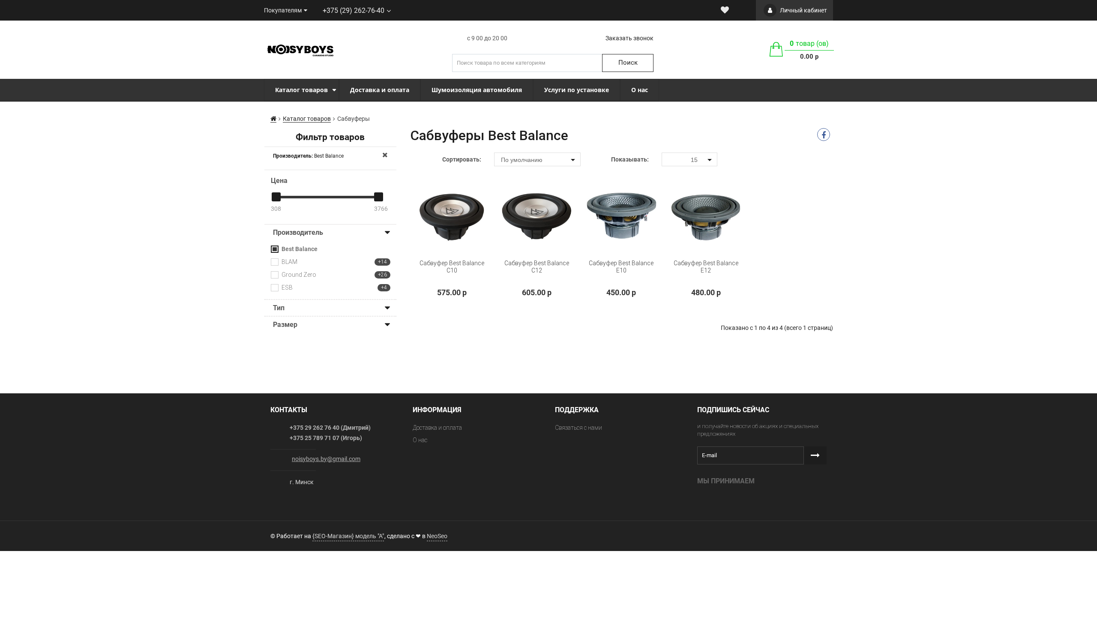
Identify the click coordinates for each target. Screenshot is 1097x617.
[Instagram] (556, 535)
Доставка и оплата (437, 427)
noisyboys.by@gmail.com (326, 458)
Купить (432, 281)
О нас (420, 440)
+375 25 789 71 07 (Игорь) (326, 437)
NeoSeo (437, 536)
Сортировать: (461, 159)
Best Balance (308, 156)
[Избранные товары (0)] (725, 10)
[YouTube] (573, 535)
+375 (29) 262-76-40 (353, 10)
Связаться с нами (578, 427)
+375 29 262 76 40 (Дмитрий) (330, 427)
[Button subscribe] (815, 455)
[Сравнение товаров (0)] (741, 10)
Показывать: (630, 159)
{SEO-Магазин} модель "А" (348, 536)
